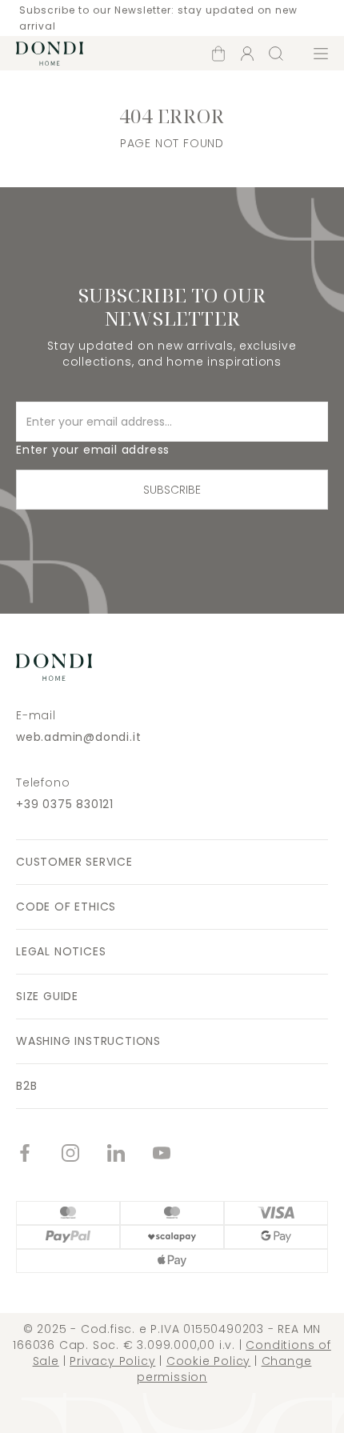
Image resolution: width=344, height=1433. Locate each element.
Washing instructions (88, 1041)
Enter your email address (93, 450)
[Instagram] (84, 1155)
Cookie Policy (208, 1361)
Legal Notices (61, 951)
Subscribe (172, 490)
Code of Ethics (66, 907)
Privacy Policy (112, 1361)
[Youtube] (175, 1155)
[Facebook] (39, 1155)
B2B (26, 1086)
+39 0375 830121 (65, 804)
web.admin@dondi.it (78, 737)
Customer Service (74, 862)
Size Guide (47, 996)
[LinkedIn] (130, 1155)
